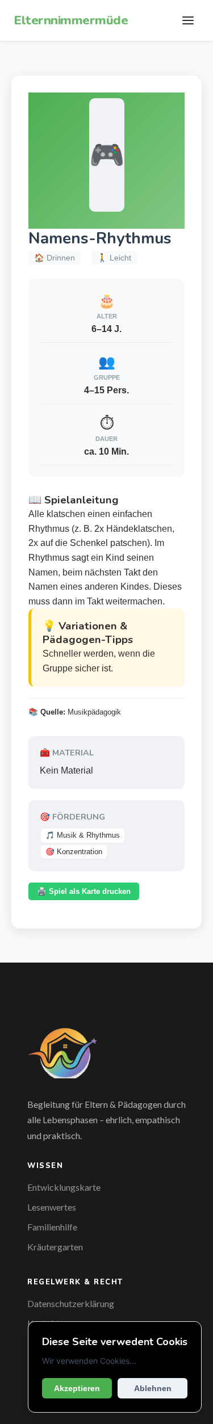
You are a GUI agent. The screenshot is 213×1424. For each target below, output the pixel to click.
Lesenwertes (51, 1207)
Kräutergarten (55, 1246)
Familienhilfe (52, 1226)
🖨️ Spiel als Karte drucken (84, 891)
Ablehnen (153, 1388)
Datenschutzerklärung (70, 1303)
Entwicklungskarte (64, 1187)
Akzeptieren (77, 1388)
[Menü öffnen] (188, 20)
